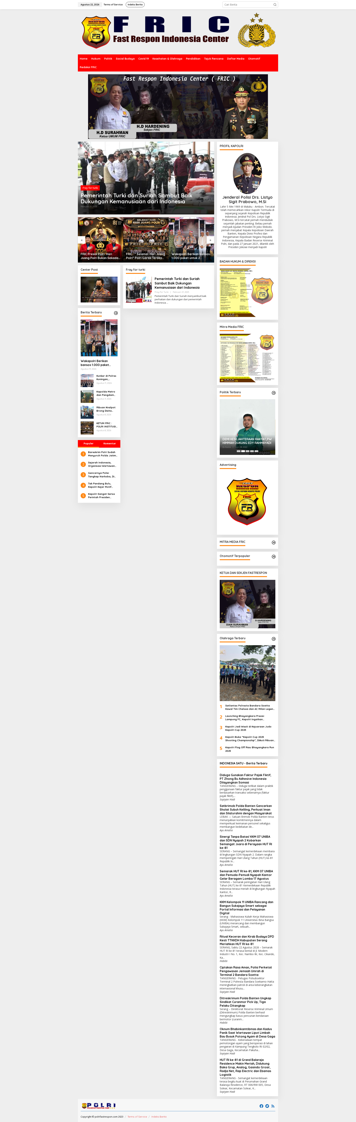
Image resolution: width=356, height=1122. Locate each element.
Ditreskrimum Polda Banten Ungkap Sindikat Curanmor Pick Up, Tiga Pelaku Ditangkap (245, 1001)
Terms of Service (137, 1116)
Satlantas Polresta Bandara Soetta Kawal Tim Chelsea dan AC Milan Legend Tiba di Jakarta (250, 707)
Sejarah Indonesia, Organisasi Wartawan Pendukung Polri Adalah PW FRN (102, 464)
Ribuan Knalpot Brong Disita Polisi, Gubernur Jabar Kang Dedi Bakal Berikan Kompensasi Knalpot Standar (106, 409)
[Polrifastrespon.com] (178, 31)
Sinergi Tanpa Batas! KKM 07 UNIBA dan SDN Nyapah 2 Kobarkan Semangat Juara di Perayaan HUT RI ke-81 (246, 842)
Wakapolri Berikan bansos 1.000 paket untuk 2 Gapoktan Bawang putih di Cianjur (145, 256)
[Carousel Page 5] (256, 451)
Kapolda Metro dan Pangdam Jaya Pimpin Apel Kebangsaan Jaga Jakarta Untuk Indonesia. (106, 393)
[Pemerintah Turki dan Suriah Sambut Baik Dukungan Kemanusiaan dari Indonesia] (167, 302)
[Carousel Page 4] (252, 451)
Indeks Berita (159, 1116)
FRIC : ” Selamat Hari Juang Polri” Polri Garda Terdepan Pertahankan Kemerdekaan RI (100, 256)
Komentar (109, 443)
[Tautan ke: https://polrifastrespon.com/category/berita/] (116, 313)
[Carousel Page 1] (238, 451)
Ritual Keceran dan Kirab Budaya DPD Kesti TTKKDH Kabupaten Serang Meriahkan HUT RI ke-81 (247, 940)
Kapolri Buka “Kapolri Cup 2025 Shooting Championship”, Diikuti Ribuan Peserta (249, 738)
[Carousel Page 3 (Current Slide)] (247, 451)
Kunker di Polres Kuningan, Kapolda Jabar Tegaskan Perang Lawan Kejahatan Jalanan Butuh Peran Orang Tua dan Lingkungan (106, 377)
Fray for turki (90, 188)
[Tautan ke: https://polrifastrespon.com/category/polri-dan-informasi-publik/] (273, 556)
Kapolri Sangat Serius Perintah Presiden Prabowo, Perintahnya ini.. (102, 495)
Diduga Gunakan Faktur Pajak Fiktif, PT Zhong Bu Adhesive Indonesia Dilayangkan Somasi (245, 778)
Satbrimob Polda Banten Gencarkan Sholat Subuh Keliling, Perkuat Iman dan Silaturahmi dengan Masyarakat (246, 809)
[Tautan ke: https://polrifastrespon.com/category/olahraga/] (273, 639)
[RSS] (273, 1106)
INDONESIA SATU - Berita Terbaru (243, 763)
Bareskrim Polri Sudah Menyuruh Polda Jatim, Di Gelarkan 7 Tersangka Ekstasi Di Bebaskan (102, 454)
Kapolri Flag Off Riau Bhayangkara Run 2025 (249, 749)
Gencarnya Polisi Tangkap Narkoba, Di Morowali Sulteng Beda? (101, 474)
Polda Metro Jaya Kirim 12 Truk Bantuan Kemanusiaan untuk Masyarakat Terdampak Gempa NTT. (191, 256)
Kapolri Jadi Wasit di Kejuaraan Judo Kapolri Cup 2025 (248, 728)
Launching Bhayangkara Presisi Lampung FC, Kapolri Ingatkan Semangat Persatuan (244, 717)
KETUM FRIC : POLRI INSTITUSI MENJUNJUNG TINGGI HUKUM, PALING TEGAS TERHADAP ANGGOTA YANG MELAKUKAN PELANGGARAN (106, 425)
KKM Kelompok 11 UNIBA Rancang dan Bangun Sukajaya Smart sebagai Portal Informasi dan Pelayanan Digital (246, 907)
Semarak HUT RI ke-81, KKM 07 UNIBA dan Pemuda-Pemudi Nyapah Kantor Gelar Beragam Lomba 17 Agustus (246, 874)
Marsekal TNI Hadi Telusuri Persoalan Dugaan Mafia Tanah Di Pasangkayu (246, 441)
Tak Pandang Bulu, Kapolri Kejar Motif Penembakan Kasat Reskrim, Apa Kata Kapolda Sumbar (100, 485)
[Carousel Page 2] (243, 451)
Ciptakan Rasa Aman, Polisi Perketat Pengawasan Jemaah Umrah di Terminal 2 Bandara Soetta (246, 971)
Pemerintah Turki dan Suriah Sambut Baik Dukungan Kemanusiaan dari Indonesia (136, 198)
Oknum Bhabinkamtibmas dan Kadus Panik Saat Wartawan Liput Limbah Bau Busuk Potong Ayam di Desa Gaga (247, 1032)
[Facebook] (261, 1106)
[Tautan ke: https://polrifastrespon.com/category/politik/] (273, 393)
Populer (88, 443)
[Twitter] (267, 1106)
